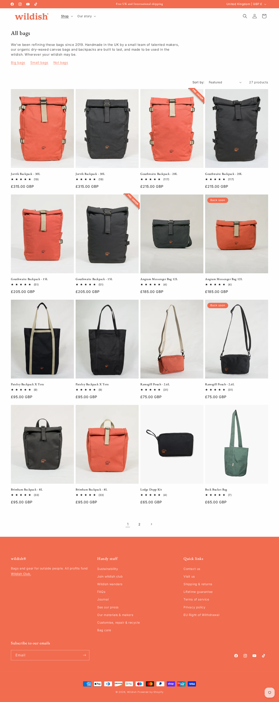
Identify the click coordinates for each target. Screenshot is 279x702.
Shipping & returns (198, 584)
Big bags (18, 62)
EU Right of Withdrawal (201, 615)
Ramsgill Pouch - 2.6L (155, 384)
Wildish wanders (109, 584)
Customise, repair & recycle (118, 622)
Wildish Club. (21, 574)
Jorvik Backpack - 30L (25, 174)
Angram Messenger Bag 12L (159, 279)
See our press (108, 607)
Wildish (132, 691)
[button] (66, 16)
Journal (103, 599)
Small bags (39, 62)
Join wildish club (110, 576)
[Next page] (151, 524)
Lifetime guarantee (198, 592)
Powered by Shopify (150, 691)
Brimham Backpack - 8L (27, 489)
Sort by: (198, 82)
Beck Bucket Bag (216, 489)
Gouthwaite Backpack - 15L (29, 279)
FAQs (101, 592)
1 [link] (128, 524)
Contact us (192, 569)
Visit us (189, 576)
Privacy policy (194, 607)
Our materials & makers (115, 615)
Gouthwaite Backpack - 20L (158, 174)
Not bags (60, 62)
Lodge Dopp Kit (151, 489)
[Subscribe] (84, 655)
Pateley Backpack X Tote (27, 384)
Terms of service (196, 599)
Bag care (104, 630)
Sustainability (107, 569)
